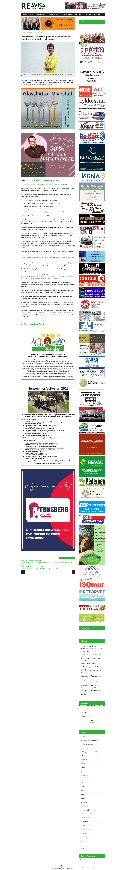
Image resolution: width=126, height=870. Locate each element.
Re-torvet (92, 670)
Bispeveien (84, 648)
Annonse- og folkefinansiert (93, 14)
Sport (82, 841)
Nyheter (24, 14)
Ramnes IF (93, 667)
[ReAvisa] (33, 9)
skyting (98, 681)
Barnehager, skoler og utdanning (89, 740)
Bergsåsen (89, 646)
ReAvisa (98, 670)
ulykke (96, 688)
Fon (88, 651)
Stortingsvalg (90, 683)
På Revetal (86, 712)
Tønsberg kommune (86, 688)
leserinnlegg (50, 568)
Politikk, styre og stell (67, 557)
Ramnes (85, 666)
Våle (83, 694)
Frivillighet (83, 763)
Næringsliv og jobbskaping (88, 810)
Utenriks (83, 844)
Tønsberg (93, 685)
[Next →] (73, 572)
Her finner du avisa (53, 14)
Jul (96, 654)
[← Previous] (23, 572)
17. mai (83, 646)
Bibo (95, 646)
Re (86, 670)
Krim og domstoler (86, 779)
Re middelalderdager (86, 829)
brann (91, 648)
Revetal (93, 675)
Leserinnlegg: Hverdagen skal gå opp (31, 560)
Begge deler (86, 716)
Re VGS (92, 679)
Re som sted (84, 833)
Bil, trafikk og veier (86, 748)
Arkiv (82, 725)
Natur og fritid (84, 806)
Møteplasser (84, 802)
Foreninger (84, 759)
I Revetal (85, 708)
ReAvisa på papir (85, 673)
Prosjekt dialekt (85, 821)
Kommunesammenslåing (90, 658)
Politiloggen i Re (85, 817)
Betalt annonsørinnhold (87, 744)
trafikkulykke (84, 685)
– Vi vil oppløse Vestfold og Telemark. (45, 181)
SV (95, 683)
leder (82, 790)
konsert (83, 661)
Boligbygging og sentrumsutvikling (90, 752)
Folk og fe (83, 755)
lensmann (42, 568)
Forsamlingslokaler (67, 14)
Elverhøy (83, 651)
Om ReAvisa (78, 14)
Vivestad (96, 691)
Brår (101, 648)
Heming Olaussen (95, 651)
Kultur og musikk (85, 783)
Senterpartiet (59, 568)
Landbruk (83, 786)
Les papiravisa (41, 14)
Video (31, 14)
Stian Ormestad (37, 32)
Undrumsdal (86, 691)
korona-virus (91, 661)
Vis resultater (92, 722)
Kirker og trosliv (85, 775)
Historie (83, 767)
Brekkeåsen (96, 648)
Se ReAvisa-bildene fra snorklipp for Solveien (33, 566)
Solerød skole (84, 683)
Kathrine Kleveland (32, 568)
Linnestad (99, 663)
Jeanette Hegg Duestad (89, 654)
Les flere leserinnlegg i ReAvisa (33, 324)
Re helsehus (94, 673)
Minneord (83, 798)
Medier (82, 794)
